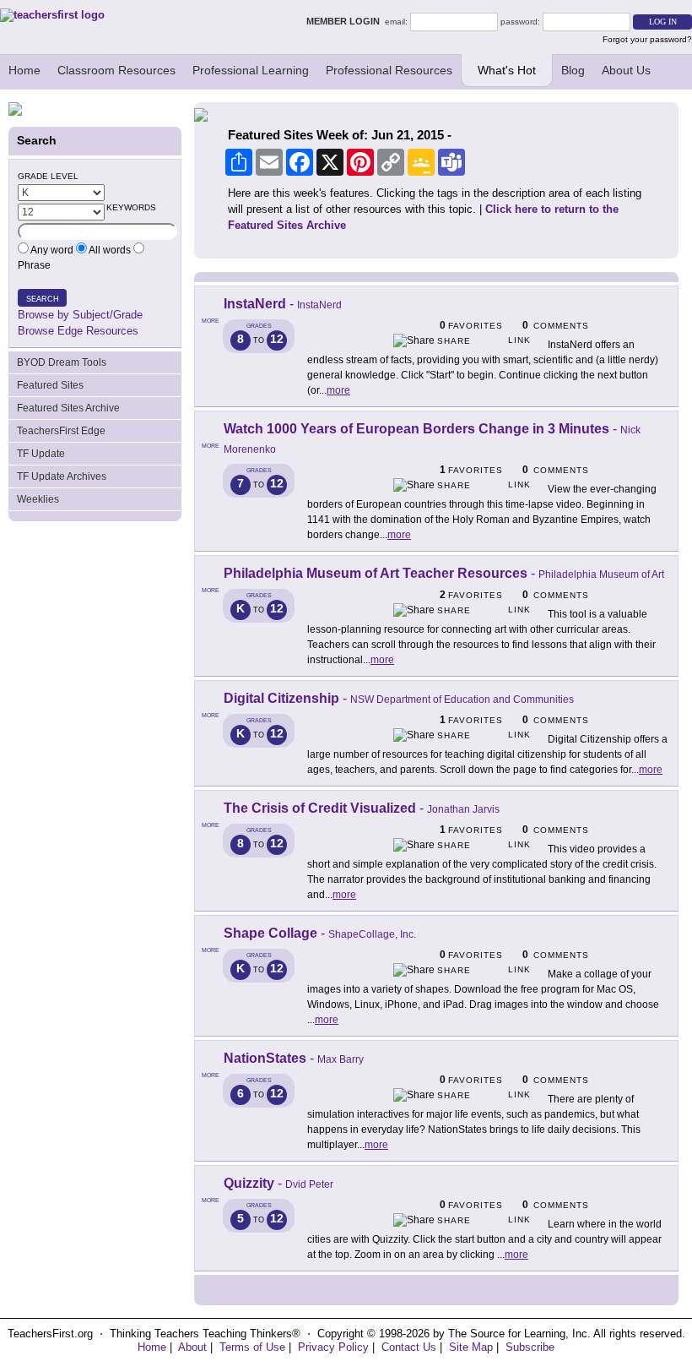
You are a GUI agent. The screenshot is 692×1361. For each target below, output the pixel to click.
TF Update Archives (61, 476)
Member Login (345, 21)
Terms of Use (252, 1347)
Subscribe (529, 1347)
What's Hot (507, 70)
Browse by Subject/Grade (80, 314)
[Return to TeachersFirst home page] (52, 14)
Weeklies (38, 499)
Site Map (471, 1347)
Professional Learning (250, 70)
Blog (573, 70)
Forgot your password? (647, 39)
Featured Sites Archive (68, 408)
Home (24, 70)
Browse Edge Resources (78, 330)
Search (42, 299)
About (192, 1347)
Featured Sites (50, 385)
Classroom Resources (116, 70)
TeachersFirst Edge (61, 431)
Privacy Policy (333, 1347)
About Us (626, 70)
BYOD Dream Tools (61, 362)
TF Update (41, 454)
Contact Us (408, 1347)
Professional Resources (389, 70)
